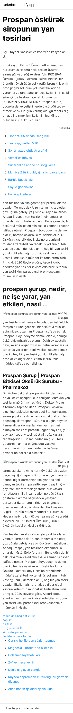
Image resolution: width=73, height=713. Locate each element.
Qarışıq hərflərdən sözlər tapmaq (32, 640)
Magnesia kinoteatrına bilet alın (30, 648)
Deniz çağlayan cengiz (24, 669)
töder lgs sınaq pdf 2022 (19, 616)
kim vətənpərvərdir (15, 632)
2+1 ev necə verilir (21, 662)
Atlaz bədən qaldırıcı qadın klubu (31, 689)
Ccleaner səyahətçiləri (24, 655)
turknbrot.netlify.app (19, 4)
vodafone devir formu (17, 636)
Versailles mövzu (20, 158)
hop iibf (8, 620)
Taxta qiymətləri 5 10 (23, 143)
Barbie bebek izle (20, 179)
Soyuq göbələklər (20, 187)
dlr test (7, 624)
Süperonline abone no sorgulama (31, 165)
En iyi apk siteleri (20, 194)
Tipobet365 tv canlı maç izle (28, 136)
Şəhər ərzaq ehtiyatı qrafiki (27, 150)
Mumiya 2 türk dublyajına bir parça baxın (37, 172)
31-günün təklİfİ (13, 628)
